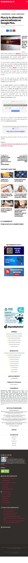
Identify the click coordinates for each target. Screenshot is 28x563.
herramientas (15, 392)
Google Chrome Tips (14, 397)
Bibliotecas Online (13, 403)
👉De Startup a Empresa (14, 361)
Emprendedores (4, 398)
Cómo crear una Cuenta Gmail (9, 509)
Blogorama (14, 445)
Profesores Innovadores (6, 402)
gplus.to (18, 53)
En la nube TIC (5, 484)
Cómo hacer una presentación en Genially (11, 516)
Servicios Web (4, 392)
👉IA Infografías (14, 371)
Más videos (16, 425)
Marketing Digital (6, 390)
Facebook (19, 398)
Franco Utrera (11, 457)
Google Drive (22, 400)
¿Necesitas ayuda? (6, 502)
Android (8, 399)
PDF (14, 401)
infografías (18, 393)
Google (13, 14)
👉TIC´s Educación (14, 367)
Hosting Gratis (8, 401)
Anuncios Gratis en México (8, 489)
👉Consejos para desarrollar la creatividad (14, 335)
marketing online (8, 394)
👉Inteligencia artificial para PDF (14, 357)
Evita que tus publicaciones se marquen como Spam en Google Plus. (22, 158)
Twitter (10, 395)
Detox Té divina (5, 500)
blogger (17, 394)
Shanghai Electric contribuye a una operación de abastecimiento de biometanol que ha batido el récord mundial (15, 412)
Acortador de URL (5, 14)
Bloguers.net (14, 436)
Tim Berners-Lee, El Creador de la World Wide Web (13, 520)
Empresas (11, 393)
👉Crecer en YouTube (14, 346)
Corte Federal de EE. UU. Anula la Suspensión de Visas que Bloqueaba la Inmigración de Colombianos (14, 416)
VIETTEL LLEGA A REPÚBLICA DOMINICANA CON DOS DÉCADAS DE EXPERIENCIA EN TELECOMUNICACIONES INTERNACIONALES (14, 419)
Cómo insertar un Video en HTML (10, 513)
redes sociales (20, 14)
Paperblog (14, 443)
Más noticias (11, 425)
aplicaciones (3, 393)
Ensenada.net (5, 486)
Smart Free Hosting (6, 493)
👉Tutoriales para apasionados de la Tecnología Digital (14, 352)
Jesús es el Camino (6, 496)
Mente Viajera (5, 498)
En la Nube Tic (14, 441)
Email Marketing (12, 398)
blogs (23, 392)
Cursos (14, 399)
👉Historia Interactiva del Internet (14, 342)
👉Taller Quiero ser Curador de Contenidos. (14, 333)
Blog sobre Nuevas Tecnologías (9, 482)
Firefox (21, 402)
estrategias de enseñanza (22, 401)
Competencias (15, 400)
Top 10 (16, 395)
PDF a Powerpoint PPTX (8, 511)
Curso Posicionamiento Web (21, 403)
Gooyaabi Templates (17, 548)
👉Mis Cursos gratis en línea (14, 344)
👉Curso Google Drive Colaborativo (14, 338)
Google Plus (2, 404)
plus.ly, (15, 67)
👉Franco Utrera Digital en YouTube (14, 340)
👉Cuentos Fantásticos (14, 363)
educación (25, 393)
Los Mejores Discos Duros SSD (9, 478)
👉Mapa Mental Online (14, 365)
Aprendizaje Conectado (5, 400)
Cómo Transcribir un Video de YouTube (11, 522)
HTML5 (2, 401)
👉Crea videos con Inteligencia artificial (14, 355)
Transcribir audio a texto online (9, 514)
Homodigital (7, 2)
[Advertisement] (14, 292)
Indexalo (14, 439)
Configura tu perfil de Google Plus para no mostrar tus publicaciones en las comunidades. (6, 159)
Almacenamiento (15, 402)
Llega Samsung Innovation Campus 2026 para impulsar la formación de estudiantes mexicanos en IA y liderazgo (14, 423)
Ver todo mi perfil (4, 465)
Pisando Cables (5, 480)
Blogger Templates (16, 547)
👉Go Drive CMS (14, 369)
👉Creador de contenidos (14, 359)
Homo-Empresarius (6, 491)
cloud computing (21, 399)
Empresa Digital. (20, 390)
